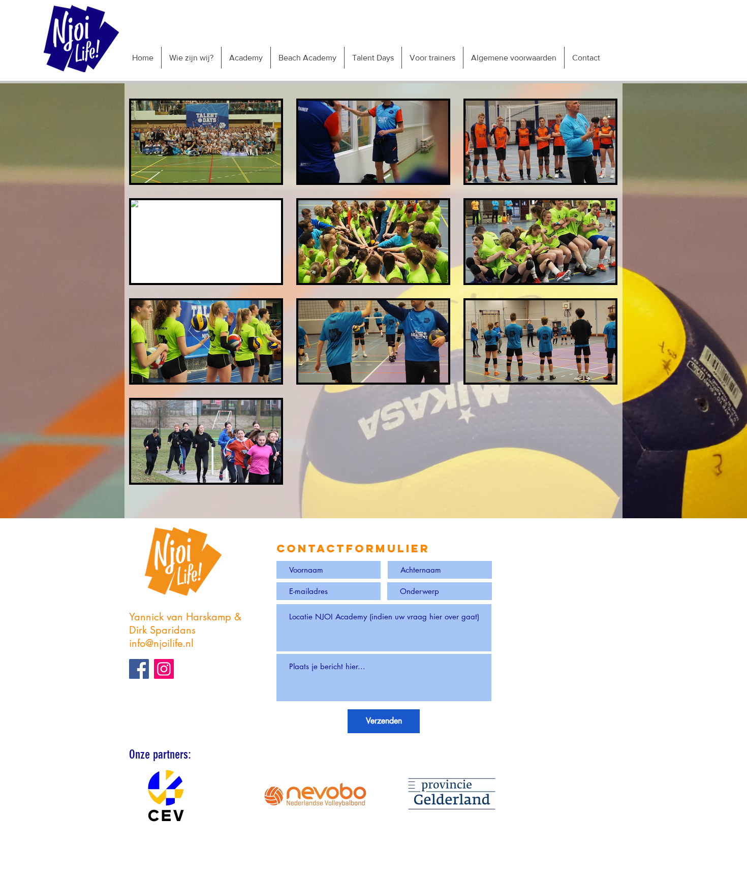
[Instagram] (164, 669)
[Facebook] (139, 669)
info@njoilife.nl (161, 643)
